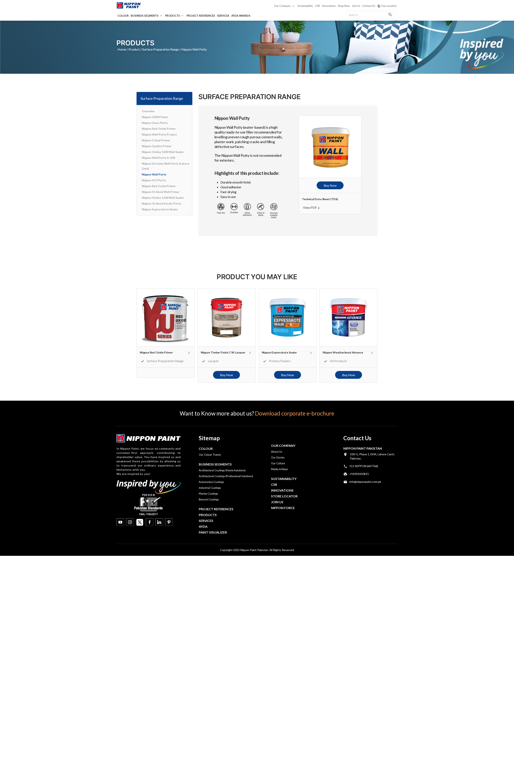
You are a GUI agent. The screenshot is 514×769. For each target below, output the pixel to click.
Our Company (282, 5)
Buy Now (330, 185)
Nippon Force (283, 508)
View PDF (310, 207)
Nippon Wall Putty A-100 (158, 157)
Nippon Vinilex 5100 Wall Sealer (163, 197)
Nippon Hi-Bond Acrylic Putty (161, 203)
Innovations (329, 5)
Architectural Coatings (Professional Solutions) (226, 476)
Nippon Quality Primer (157, 146)
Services (223, 15)
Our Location (389, 5)
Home (121, 49)
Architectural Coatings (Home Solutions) (222, 470)
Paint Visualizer (213, 532)
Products (172, 15)
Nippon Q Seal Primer (156, 140)
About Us (276, 451)
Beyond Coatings (209, 499)
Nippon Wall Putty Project (159, 134)
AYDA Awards (240, 15)
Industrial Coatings (210, 487)
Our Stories (278, 457)
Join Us (356, 5)
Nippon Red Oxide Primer (159, 128)
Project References (201, 15)
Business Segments (144, 15)
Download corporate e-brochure (294, 413)
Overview (148, 111)
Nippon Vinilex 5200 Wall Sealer (163, 152)
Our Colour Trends (210, 454)
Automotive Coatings (211, 482)
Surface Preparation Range (160, 49)
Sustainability (305, 5)
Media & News (279, 469)
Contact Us (368, 5)
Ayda (203, 526)
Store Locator (284, 496)
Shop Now (344, 5)
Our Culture (278, 463)
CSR (317, 5)
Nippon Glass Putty (155, 122)
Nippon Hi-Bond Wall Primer (160, 192)
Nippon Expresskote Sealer (160, 209)
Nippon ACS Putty (154, 180)
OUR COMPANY (283, 445)
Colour (123, 15)
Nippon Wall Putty (154, 174)
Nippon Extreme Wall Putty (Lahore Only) (165, 166)
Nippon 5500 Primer (155, 117)
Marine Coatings (208, 493)
